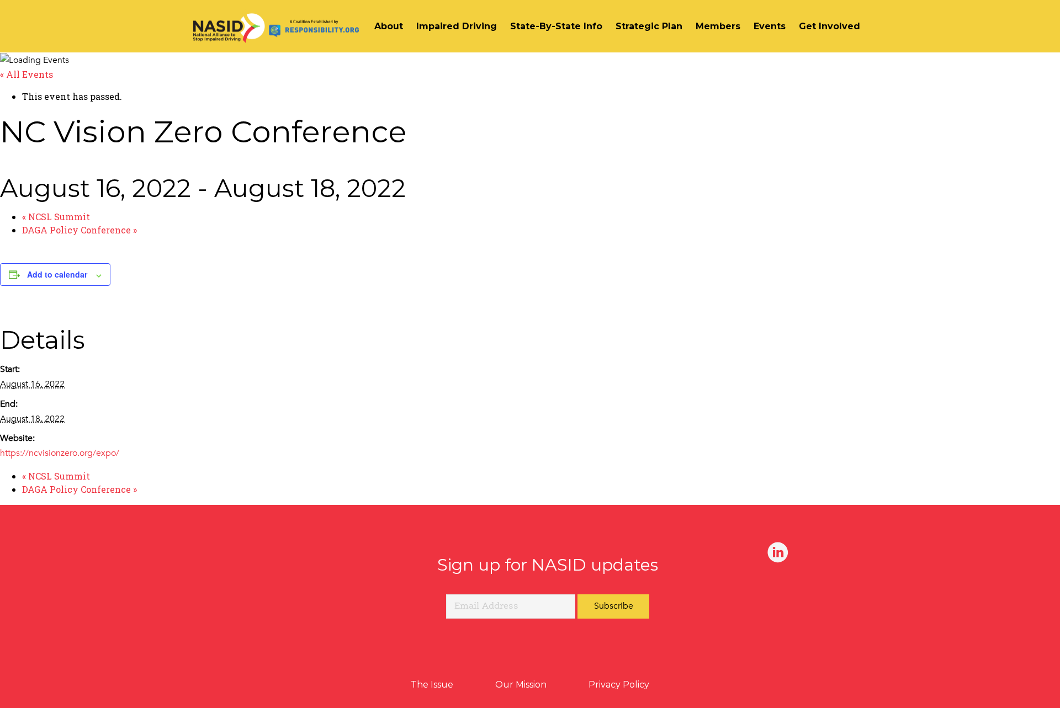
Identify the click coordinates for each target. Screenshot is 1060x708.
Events (770, 26)
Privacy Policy (619, 684)
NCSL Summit (56, 216)
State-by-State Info (556, 26)
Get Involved (829, 26)
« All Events (26, 74)
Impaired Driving (456, 26)
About (388, 26)
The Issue (432, 684)
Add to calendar (57, 274)
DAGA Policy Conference (79, 230)
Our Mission (521, 684)
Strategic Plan (649, 26)
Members (718, 26)
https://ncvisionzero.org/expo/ (59, 453)
